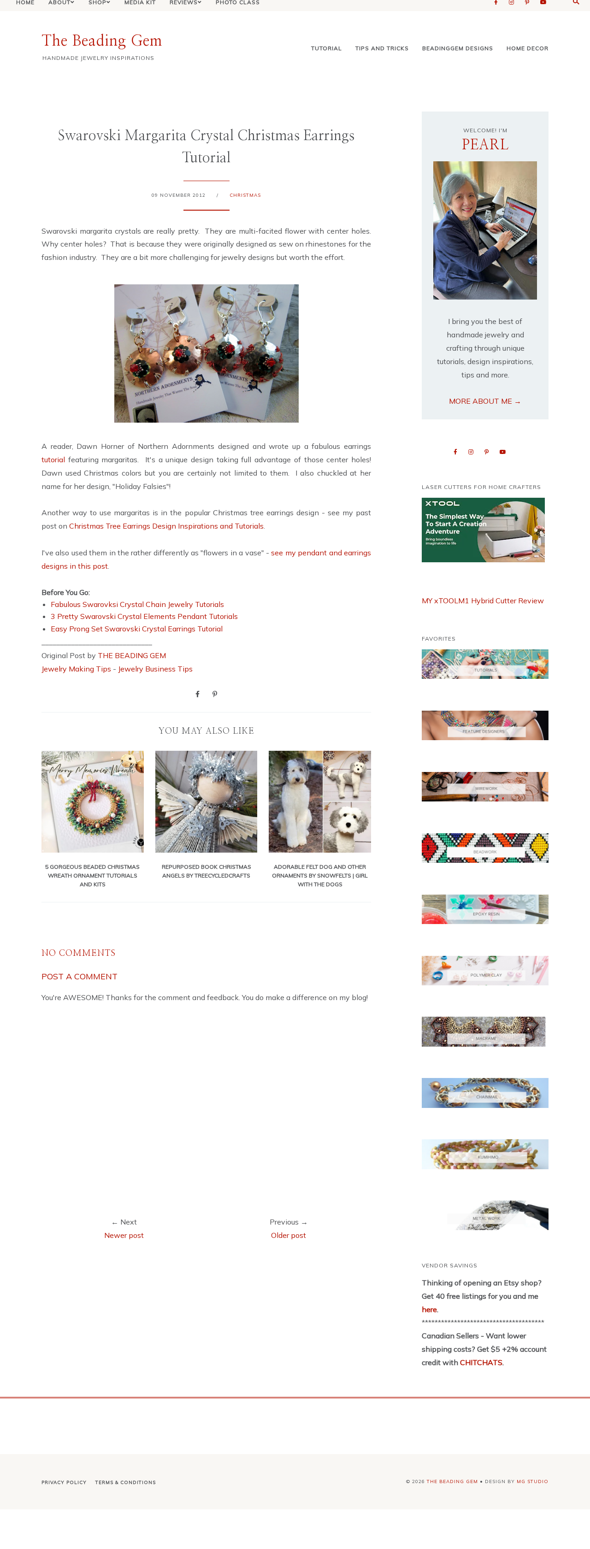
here (429, 1309)
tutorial (326, 48)
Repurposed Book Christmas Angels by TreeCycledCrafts (206, 870)
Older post (288, 1235)
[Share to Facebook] (197, 693)
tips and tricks (382, 48)
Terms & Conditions (125, 1482)
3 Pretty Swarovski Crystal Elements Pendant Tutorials (144, 616)
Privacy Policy (64, 1482)
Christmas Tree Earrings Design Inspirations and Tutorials (166, 525)
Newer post (124, 1235)
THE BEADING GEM (132, 655)
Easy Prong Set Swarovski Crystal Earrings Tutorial (137, 628)
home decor (528, 48)
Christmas (245, 195)
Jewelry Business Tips (156, 668)
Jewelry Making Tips (76, 668)
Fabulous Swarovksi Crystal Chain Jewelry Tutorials (137, 604)
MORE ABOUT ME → (485, 401)
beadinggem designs (457, 48)
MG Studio (533, 1481)
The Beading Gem (101, 41)
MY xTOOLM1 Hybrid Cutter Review (483, 600)
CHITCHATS (480, 1362)
